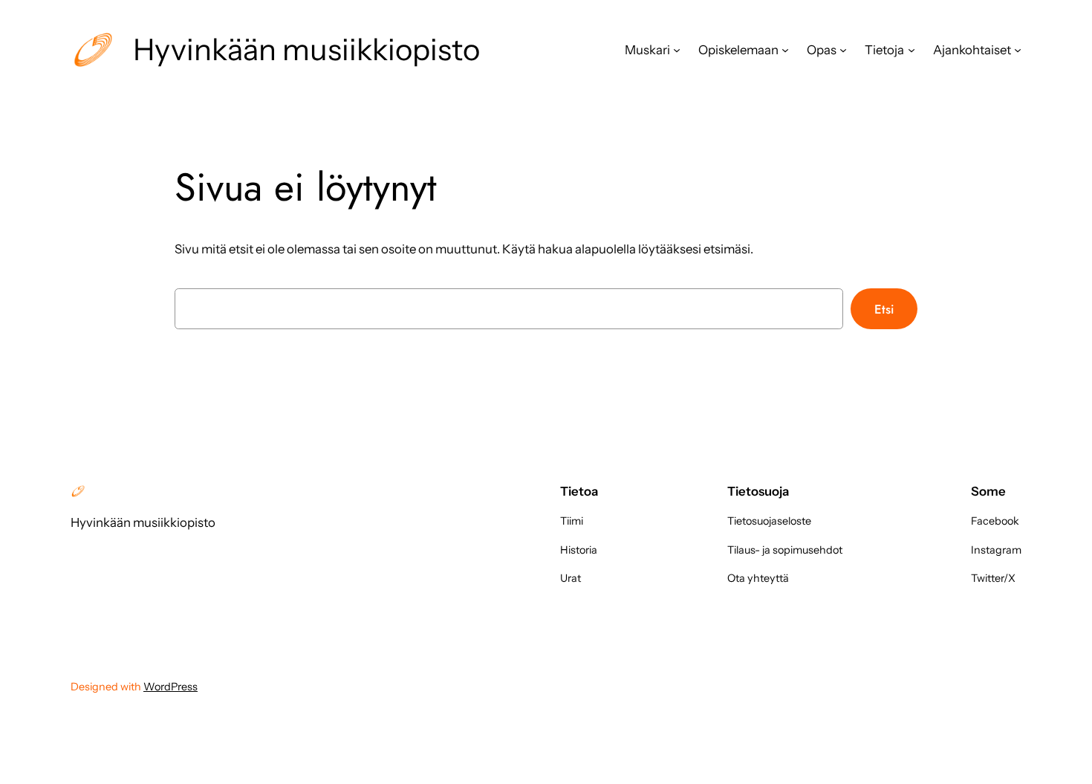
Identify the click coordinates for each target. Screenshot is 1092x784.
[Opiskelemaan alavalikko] (785, 50)
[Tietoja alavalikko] (911, 50)
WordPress (170, 686)
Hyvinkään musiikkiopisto (306, 49)
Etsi (884, 309)
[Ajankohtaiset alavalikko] (1017, 50)
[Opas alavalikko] (843, 50)
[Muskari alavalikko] (676, 50)
